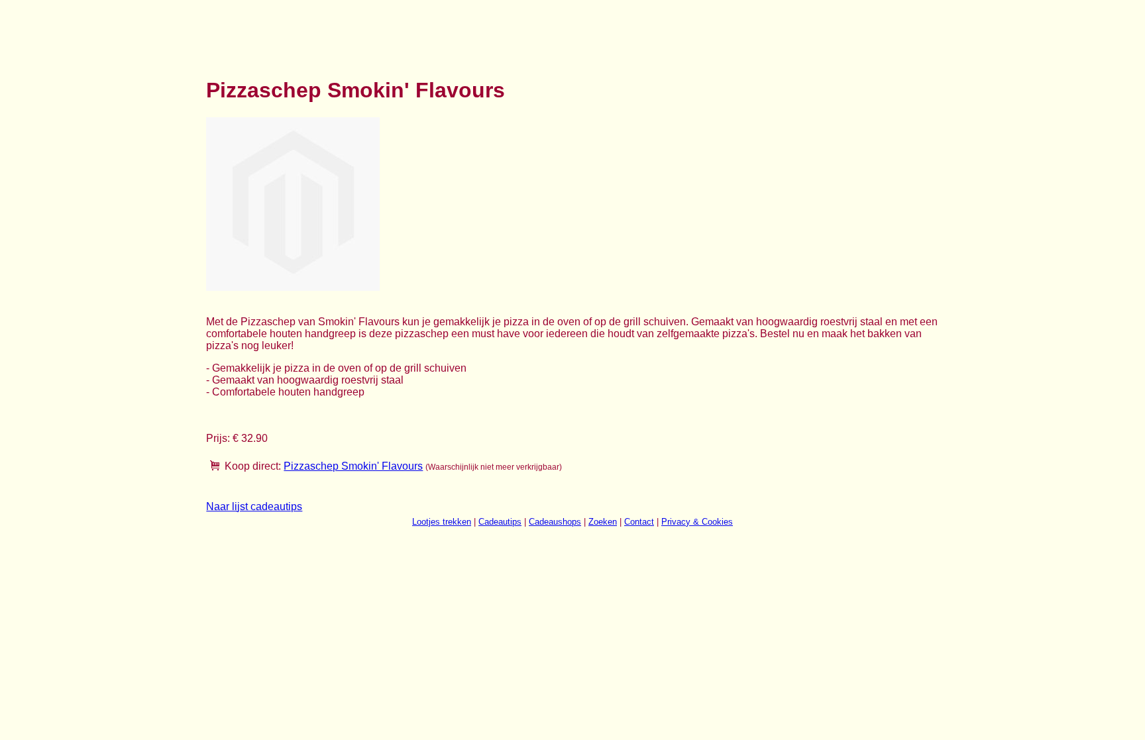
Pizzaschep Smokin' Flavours (353, 466)
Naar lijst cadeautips (254, 506)
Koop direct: (253, 466)
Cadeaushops (555, 522)
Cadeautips (499, 522)
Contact (639, 522)
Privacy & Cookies (697, 522)
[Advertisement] (447, 32)
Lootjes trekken (441, 522)
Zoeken (602, 522)
